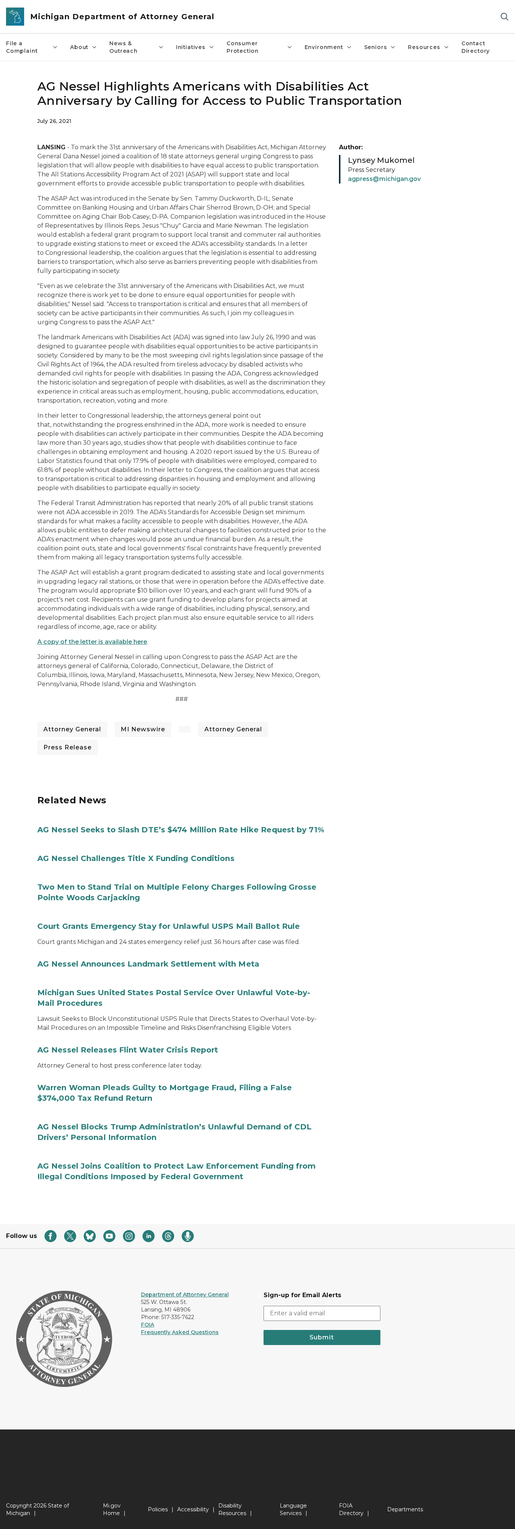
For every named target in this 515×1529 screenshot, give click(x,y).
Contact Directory (475, 47)
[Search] (504, 16)
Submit (322, 1337)
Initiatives (190, 47)
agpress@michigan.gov (384, 178)
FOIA (147, 1324)
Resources (424, 47)
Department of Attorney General (185, 1294)
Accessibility (193, 1509)
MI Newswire (143, 729)
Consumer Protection (243, 47)
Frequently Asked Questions (180, 1332)
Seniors (375, 47)
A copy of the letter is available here (92, 641)
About (79, 47)
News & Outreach (123, 47)
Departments (405, 1509)
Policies (158, 1509)
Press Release (67, 747)
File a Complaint (21, 47)
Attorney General (72, 729)
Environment (324, 47)
